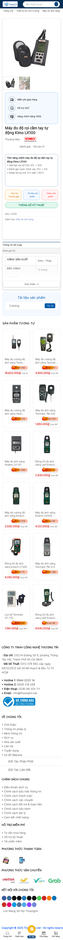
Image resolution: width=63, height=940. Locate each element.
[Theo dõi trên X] (19, 898)
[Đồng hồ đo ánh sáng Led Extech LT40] (46, 444)
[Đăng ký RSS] (49, 898)
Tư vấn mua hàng (15, 832)
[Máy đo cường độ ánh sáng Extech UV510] (16, 495)
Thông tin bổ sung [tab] (12, 245)
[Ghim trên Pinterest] (32, 227)
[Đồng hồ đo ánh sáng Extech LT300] (16, 546)
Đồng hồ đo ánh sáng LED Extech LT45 (45, 616)
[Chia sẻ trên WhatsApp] (8, 227)
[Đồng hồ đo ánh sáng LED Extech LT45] (46, 597)
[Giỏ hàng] (56, 932)
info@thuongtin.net (25, 693)
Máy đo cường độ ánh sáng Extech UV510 (15, 514)
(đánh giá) (25, 146)
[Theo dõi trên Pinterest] (44, 898)
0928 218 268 (26, 684)
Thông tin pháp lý (15, 729)
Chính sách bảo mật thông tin (22, 791)
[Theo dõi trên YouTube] (4, 904)
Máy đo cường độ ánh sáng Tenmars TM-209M (46, 361)
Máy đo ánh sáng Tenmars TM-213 (45, 565)
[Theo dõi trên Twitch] (29, 904)
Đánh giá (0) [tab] (9, 251)
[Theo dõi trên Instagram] (9, 898)
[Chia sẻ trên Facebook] (14, 227)
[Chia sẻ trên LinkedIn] (38, 227)
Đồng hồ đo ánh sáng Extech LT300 (16, 565)
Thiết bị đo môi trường (27, 11)
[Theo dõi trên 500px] (14, 904)
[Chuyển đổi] (5, 761)
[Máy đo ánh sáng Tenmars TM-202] (46, 393)
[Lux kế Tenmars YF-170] (16, 597)
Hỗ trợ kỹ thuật (13, 837)
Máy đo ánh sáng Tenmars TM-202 (45, 412)
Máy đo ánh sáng (51, 11)
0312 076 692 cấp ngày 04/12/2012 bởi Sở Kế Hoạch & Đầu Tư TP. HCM (28, 668)
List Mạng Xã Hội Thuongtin (20, 911)
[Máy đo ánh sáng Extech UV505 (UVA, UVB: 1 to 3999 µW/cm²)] (46, 495)
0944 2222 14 (26, 680)
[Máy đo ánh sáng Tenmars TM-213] (46, 546)
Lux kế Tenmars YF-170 (14, 616)
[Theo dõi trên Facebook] (4, 898)
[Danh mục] (19, 932)
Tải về (50, 305)
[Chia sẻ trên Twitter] (20, 227)
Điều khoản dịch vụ (16, 787)
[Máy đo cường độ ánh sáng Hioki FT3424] (16, 393)
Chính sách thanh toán (18, 795)
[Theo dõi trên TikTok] (14, 898)
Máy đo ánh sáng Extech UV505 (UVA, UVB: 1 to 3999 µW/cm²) (45, 514)
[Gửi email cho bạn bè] (26, 227)
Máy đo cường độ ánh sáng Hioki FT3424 (15, 412)
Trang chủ (8, 11)
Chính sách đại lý (15, 813)
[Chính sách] (44, 932)
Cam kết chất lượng (16, 817)
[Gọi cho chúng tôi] (39, 898)
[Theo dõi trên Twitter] (24, 898)
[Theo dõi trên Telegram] (24, 904)
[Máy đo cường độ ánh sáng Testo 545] (16, 342)
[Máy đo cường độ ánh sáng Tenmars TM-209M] (46, 342)
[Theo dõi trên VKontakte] (19, 904)
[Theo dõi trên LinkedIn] (54, 898)
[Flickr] (9, 904)
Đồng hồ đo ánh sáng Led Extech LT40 (45, 463)
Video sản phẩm (51, 195)
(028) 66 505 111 (29, 688)
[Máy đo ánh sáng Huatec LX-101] (16, 444)
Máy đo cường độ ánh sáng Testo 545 (15, 361)
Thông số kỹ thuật (31, 205)
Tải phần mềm (13, 841)
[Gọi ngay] (7, 932)
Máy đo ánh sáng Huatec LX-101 (15, 463)
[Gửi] (56, 4)
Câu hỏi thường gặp (14, 195)
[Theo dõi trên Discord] (34, 904)
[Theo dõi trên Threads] (29, 898)
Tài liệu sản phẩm (32, 195)
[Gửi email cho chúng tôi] (34, 898)
